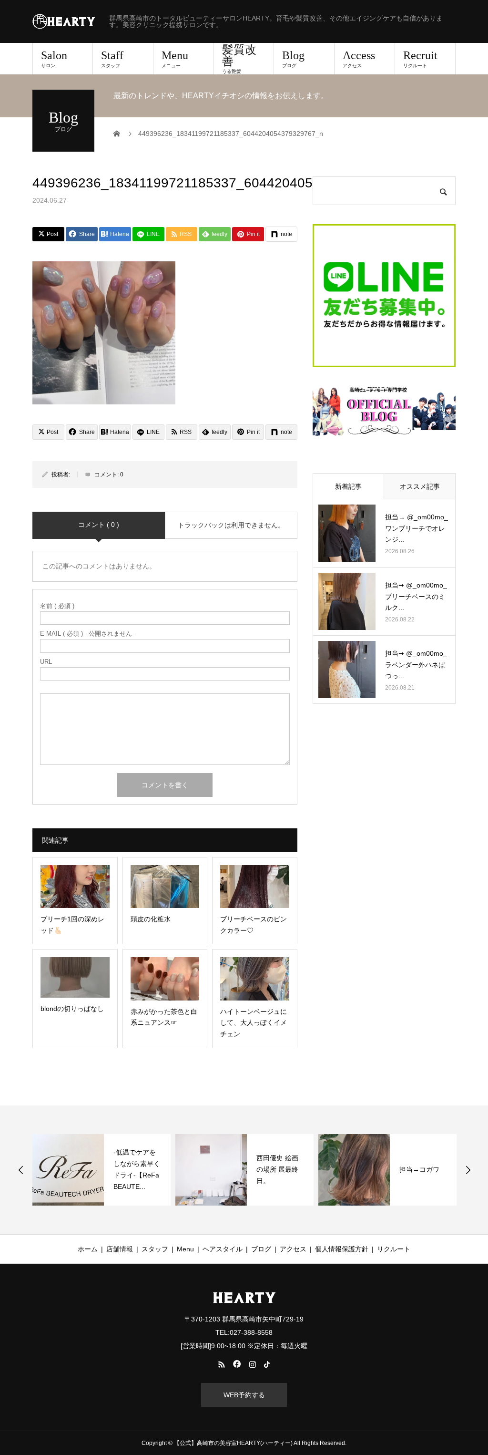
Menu (175, 58)
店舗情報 (119, 1249)
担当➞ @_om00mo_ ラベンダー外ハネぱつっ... (416, 665)
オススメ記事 (420, 486)
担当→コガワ (419, 1169)
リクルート (393, 1249)
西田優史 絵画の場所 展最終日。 (277, 1169)
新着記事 (348, 486)
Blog (293, 58)
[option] (101, 1170)
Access (359, 58)
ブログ (261, 1249)
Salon (54, 58)
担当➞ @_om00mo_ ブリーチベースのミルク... (416, 596)
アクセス (293, 1249)
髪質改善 (239, 58)
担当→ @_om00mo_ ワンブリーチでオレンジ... (416, 528)
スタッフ (155, 1249)
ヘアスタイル (223, 1249)
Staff (112, 58)
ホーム (88, 1249)
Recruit (420, 58)
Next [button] (468, 1170)
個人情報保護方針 (341, 1249)
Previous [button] (21, 1170)
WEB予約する (244, 1395)
